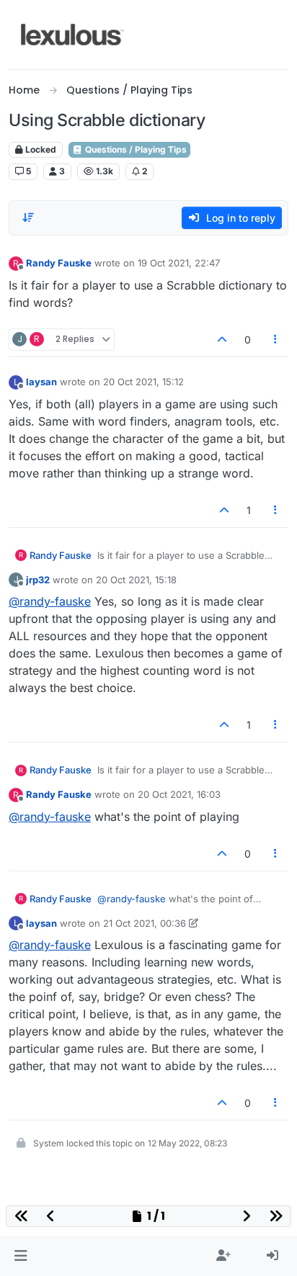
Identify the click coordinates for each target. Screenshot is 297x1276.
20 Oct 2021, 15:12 (143, 381)
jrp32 (38, 579)
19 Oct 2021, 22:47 (179, 263)
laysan (41, 381)
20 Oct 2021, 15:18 (136, 579)
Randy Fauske (59, 263)
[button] (20, 1255)
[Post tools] (276, 339)
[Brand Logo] (72, 34)
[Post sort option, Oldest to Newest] (28, 217)
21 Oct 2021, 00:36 (144, 923)
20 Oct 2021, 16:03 (179, 794)
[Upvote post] (222, 339)
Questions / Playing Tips (135, 149)
